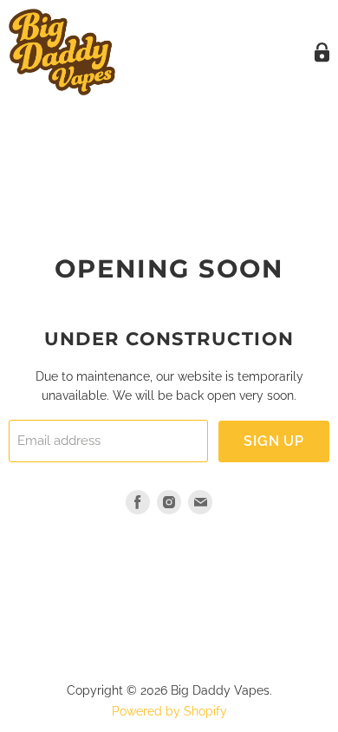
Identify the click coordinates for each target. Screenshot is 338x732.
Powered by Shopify (169, 711)
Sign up (274, 441)
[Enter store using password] (322, 52)
